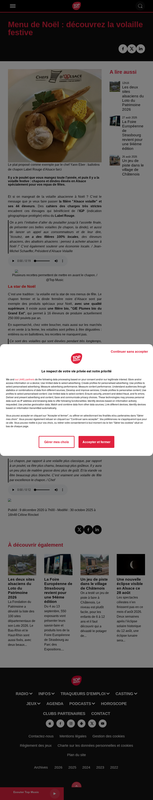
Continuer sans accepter (129, 351)
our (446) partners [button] (24, 379)
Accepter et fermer (96, 442)
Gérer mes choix (56, 442)
